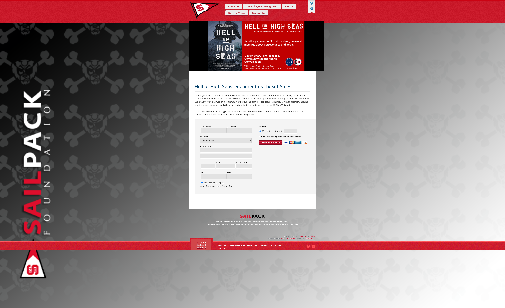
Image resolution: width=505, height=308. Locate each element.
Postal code (241, 162)
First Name (206, 126)
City (202, 162)
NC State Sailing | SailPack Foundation (201, 246)
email (312, 236)
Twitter (312, 3)
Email (203, 173)
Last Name (231, 126)
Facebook (312, 8)
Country (204, 136)
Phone (229, 173)
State (218, 162)
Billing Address (207, 146)
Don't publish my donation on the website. (281, 136)
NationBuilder (288, 239)
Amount (262, 126)
